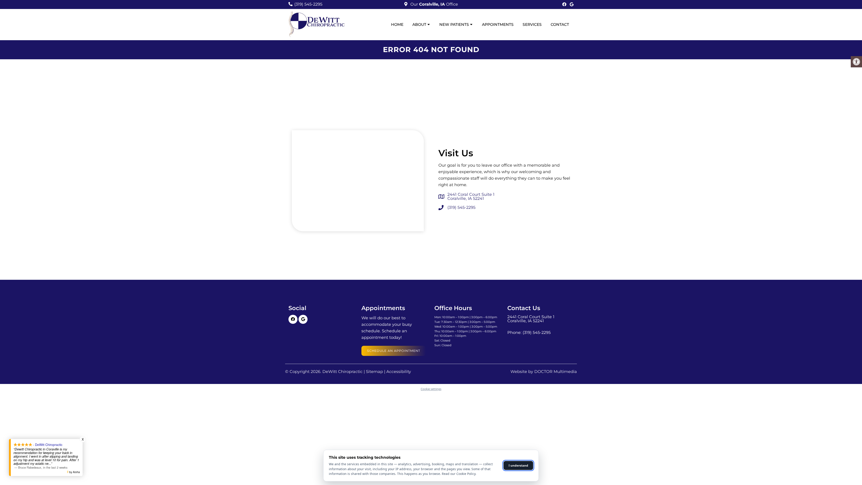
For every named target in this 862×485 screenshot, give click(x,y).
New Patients (454, 24)
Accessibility (398, 372)
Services (532, 24)
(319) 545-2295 (308, 4)
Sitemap (374, 372)
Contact (560, 24)
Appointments (498, 24)
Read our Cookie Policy (458, 474)
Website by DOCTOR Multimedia (543, 372)
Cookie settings (431, 389)
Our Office (433, 4)
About (419, 24)
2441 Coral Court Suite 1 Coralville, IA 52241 (471, 196)
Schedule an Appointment (393, 351)
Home (397, 24)
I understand (518, 465)
